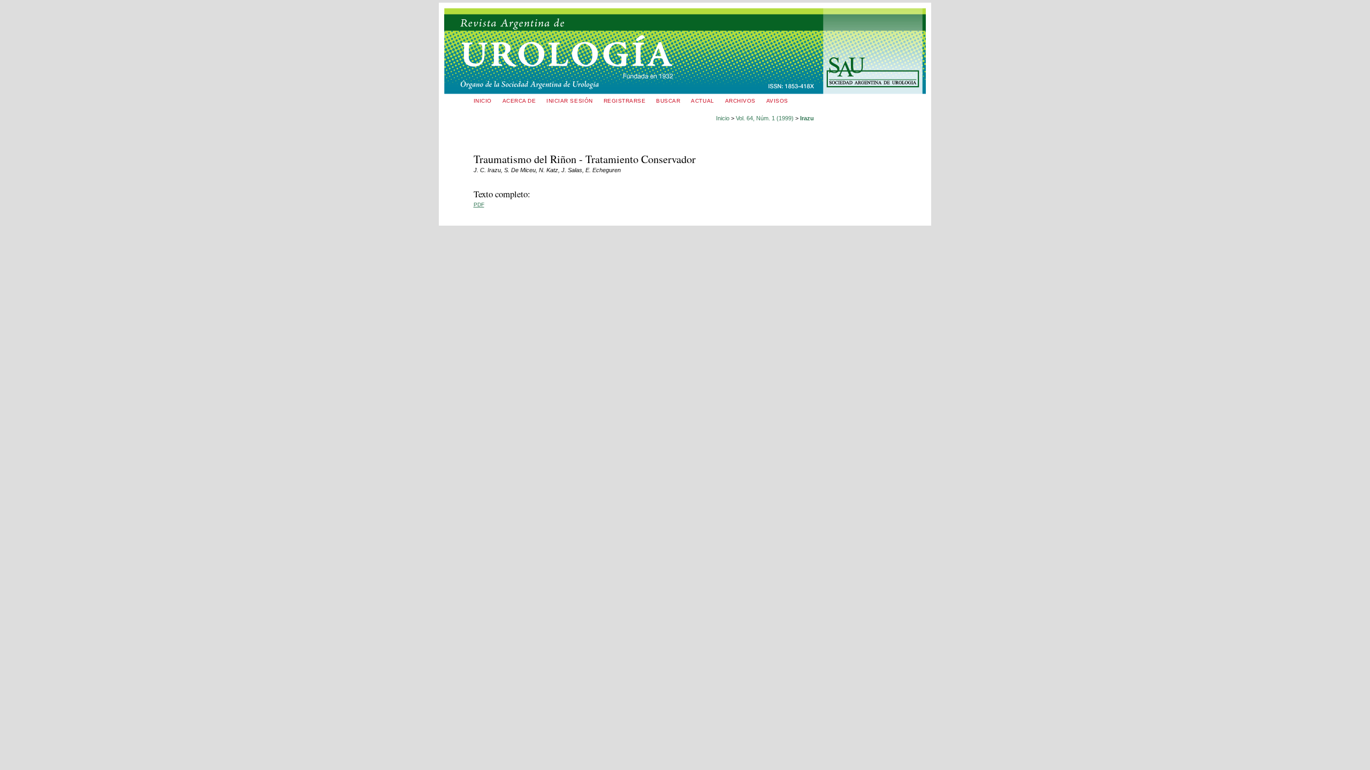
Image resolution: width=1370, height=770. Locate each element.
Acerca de (519, 101)
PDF (479, 204)
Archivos (740, 101)
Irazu (807, 118)
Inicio (483, 101)
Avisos (777, 101)
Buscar (668, 101)
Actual (702, 101)
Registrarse (625, 101)
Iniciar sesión (569, 101)
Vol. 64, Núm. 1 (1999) (765, 118)
